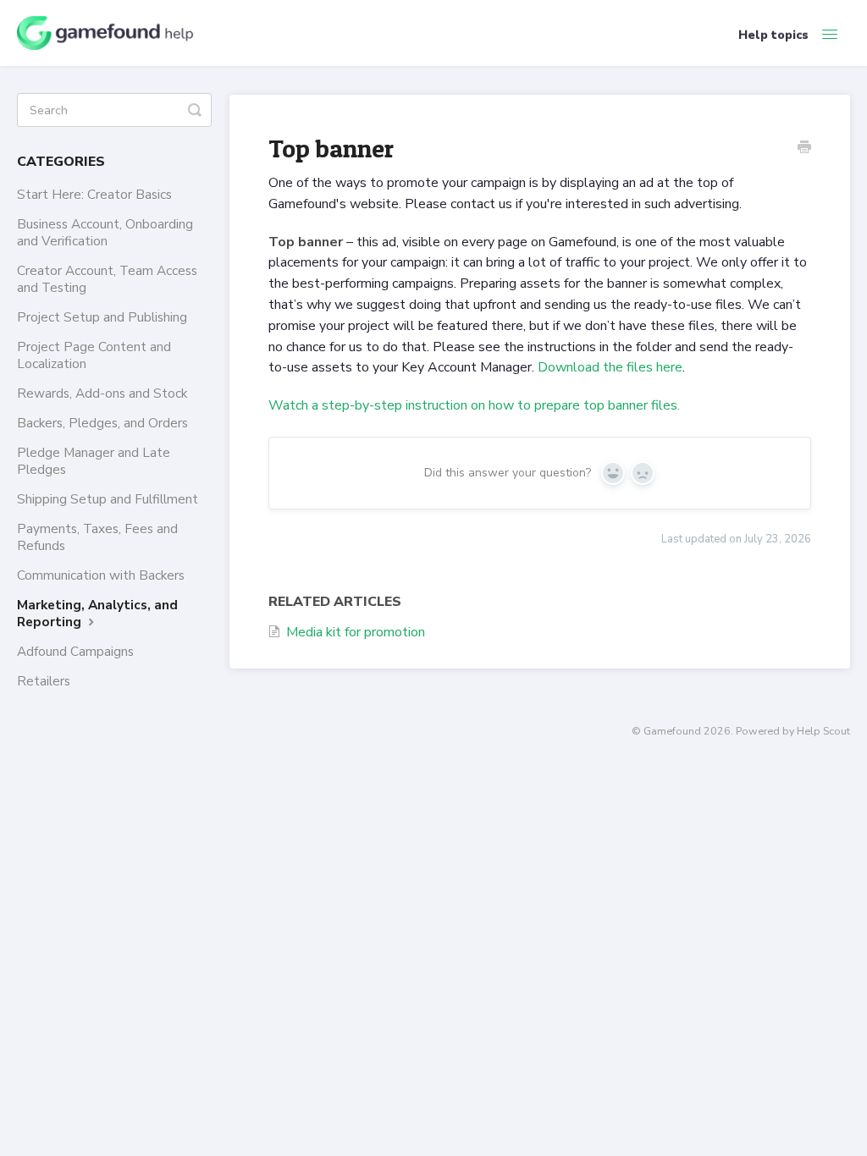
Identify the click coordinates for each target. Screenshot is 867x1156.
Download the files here (610, 367)
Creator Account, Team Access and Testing (107, 278)
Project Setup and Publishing (102, 317)
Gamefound (672, 731)
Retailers (43, 681)
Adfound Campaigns (75, 651)
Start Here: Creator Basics (94, 194)
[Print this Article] (804, 149)
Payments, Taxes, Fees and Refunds (97, 537)
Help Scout (823, 731)
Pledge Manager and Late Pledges (93, 460)
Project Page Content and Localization (94, 355)
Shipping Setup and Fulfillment (107, 499)
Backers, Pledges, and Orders (102, 423)
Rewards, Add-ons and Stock (102, 393)
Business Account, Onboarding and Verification (105, 232)
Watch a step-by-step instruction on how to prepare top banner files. (474, 405)
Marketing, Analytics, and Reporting (97, 613)
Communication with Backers (101, 575)
